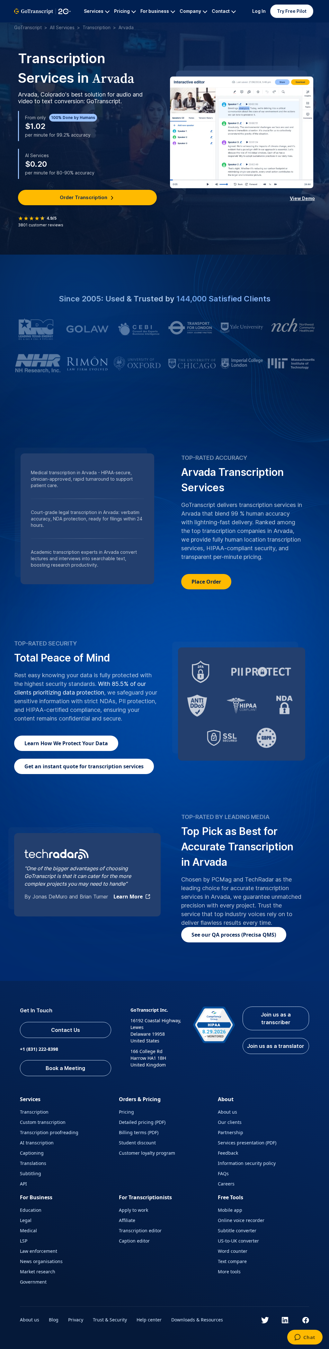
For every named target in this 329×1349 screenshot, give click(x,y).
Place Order (206, 581)
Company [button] (190, 11)
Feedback (228, 1153)
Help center (149, 1320)
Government (33, 1282)
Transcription (97, 27)
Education (30, 1210)
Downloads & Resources (197, 1320)
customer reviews (40, 225)
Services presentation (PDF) (247, 1143)
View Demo (302, 198)
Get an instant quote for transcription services (84, 766)
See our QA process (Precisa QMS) (233, 934)
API (23, 1184)
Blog (53, 1320)
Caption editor (134, 1241)
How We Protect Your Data (66, 743)
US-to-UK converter (238, 1241)
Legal (25, 1220)
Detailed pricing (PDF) (142, 1122)
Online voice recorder (241, 1220)
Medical (28, 1230)
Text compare (232, 1261)
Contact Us (65, 1030)
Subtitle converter (237, 1230)
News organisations (41, 1261)
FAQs (223, 1173)
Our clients (230, 1122)
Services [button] (93, 11)
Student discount (137, 1143)
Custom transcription (43, 1122)
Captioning (32, 1153)
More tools (229, 1272)
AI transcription (37, 1143)
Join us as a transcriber (276, 1018)
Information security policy (247, 1163)
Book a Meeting (65, 1068)
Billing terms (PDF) (138, 1132)
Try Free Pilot (292, 11)
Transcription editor (140, 1230)
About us (227, 1112)
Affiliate (127, 1220)
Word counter (232, 1251)
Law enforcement (38, 1251)
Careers (226, 1184)
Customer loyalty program (147, 1153)
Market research (37, 1272)
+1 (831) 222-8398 (39, 1049)
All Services (62, 27)
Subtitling (30, 1173)
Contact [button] (221, 11)
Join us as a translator (275, 1046)
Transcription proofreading (49, 1132)
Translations (33, 1163)
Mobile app (230, 1210)
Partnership (230, 1132)
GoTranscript (28, 27)
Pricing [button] (122, 11)
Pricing (126, 1112)
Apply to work (133, 1210)
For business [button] (154, 11)
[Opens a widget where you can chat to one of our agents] (305, 1338)
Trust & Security (110, 1320)
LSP (23, 1241)
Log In (259, 11)
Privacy (75, 1320)
